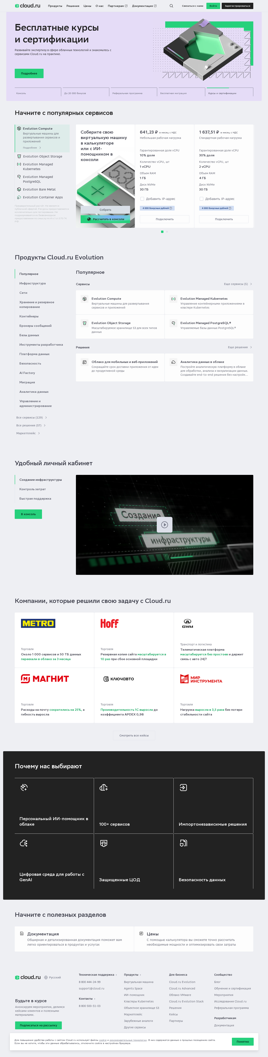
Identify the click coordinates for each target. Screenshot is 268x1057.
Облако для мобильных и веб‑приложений (125, 362)
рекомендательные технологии (128, 1040)
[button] (171, 6)
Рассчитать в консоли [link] (108, 219)
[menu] (42, 163)
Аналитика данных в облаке (202, 362)
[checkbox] (142, 198)
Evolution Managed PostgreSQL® (205, 323)
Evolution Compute (106, 298)
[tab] (38, 92)
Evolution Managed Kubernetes (204, 298)
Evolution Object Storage (111, 323)
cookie (103, 1040)
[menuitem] (42, 138)
